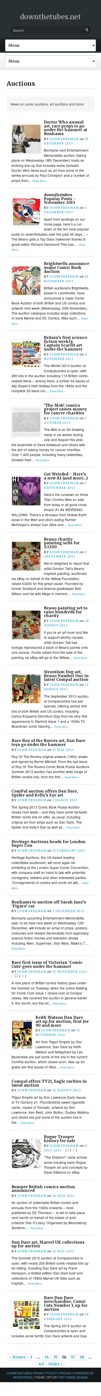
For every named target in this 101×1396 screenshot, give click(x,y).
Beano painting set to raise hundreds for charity (66, 612)
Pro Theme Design (73, 1377)
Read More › (40, 181)
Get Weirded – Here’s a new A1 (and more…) (66, 476)
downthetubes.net (50, 17)
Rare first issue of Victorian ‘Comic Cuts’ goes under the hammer (47, 964)
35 (55, 1357)
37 (73, 1357)
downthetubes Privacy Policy (32, 1373)
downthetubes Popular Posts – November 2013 (60, 199)
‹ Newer (18, 1357)
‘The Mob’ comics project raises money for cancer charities (65, 409)
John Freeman (64, 139)
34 (46, 1357)
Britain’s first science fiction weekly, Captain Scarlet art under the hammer (65, 343)
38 (81, 1357)
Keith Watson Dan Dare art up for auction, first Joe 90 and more (62, 1021)
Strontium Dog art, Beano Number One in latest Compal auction (66, 676)
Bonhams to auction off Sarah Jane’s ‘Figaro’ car (49, 904)
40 (41, 1363)
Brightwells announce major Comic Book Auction (66, 267)
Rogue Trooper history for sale (59, 1138)
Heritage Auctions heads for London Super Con (49, 843)
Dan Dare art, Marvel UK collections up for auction (48, 1244)
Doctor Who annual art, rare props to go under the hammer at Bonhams (65, 128)
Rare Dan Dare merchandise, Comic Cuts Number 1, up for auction (66, 1303)
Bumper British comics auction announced (43, 1188)
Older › (55, 1363)
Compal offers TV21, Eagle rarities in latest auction (49, 1083)
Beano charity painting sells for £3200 (62, 543)
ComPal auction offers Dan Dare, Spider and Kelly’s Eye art (45, 793)
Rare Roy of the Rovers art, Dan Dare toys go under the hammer (48, 742)
